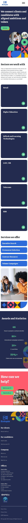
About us (3, 453)
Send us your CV (7, 388)
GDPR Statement (4, 515)
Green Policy (4, 509)
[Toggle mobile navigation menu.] (23, 3)
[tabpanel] (14, 159)
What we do (4, 456)
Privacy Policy (4, 512)
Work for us (4, 460)
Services (5, 28)
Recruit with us (7, 393)
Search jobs (4, 440)
